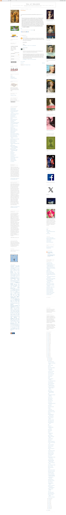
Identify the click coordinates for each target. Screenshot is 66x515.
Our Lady (17, 301)
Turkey (11, 328)
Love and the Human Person (51, 380)
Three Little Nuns (50, 481)
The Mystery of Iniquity (15, 317)
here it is (41, 14)
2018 (48, 343)
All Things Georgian (13, 108)
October (49, 360)
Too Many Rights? (50, 438)
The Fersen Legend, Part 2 (50, 290)
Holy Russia (17, 289)
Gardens (16, 285)
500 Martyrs (49, 447)
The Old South (13, 320)
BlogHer (11, 270)
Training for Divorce (50, 479)
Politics (12, 304)
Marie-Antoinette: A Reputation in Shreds (51, 385)
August (49, 499)
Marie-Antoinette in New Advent (15, 134)
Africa (18, 265)
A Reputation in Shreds (50, 263)
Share (21, 28)
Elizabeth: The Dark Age (51, 441)
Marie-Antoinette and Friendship (51, 278)
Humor (15, 290)
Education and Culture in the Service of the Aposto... (51, 387)
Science (12, 308)
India (18, 290)
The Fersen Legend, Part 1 (50, 289)
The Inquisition (50, 376)
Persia (11, 303)
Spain (18, 309)
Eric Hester (17, 283)
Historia (12, 118)
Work (11, 330)
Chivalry (14, 275)
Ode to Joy (49, 366)
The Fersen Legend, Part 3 (50, 291)
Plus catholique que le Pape (51, 464)
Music (11, 300)
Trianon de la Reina (13, 159)
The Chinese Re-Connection (50, 369)
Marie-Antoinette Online (14, 135)
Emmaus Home (13, 282)
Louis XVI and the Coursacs (14, 125)
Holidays (14, 289)
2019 (48, 341)
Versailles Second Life (13, 160)
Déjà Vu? (49, 431)
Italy (11, 291)
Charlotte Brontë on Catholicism (50, 478)
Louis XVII (17, 295)
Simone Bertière (13, 152)
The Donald (16, 311)
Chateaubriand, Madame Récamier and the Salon (51, 475)
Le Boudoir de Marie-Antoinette (15, 122)
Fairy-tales (15, 284)
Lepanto (49, 468)
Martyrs (16, 298)
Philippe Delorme (13, 145)
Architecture (12, 267)
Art (15, 267)
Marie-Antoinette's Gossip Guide (15, 138)
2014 (48, 348)
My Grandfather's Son (51, 421)
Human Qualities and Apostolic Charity (51, 415)
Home (47, 229)
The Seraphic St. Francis (51, 480)
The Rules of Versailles (51, 371)
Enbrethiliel (24, 47)
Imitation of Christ (50, 466)
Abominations (13, 265)
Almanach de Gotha (13, 109)
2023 (48, 336)
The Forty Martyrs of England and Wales (51, 392)
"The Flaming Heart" (50, 454)
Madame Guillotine (13, 131)
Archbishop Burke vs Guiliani (51, 484)
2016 (48, 345)
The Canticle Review (13, 154)
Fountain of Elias (50, 252)
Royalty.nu (12, 151)
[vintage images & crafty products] (14, 261)
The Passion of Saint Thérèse (50, 495)
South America (15, 309)
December (49, 358)
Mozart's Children (13, 142)
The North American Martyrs (50, 418)
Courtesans (17, 278)
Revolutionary (23, 10)
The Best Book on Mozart (51, 450)
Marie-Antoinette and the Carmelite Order (50, 280)
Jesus (17, 291)
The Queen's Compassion (50, 293)
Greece (18, 286)
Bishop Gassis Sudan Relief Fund (51, 238)
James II (14, 291)
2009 (48, 354)
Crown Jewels (13, 279)
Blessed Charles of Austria (51, 411)
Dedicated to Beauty (50, 467)
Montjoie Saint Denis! (51, 453)
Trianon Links (48, 230)
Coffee (18, 277)
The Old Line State (16, 319)
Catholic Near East (49, 239)
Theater (18, 326)
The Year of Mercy (17, 325)
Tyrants (14, 328)
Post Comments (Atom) (27, 64)
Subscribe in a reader (13, 95)
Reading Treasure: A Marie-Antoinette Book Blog (14, 150)
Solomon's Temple (50, 365)
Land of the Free (15, 293)
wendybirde (24, 36)
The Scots (16, 323)
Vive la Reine (12, 161)
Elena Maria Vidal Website (50, 246)
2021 (48, 339)
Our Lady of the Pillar (51, 444)
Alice (48, 393)
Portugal (18, 304)
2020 (48, 340)
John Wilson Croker (13, 120)
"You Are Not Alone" (51, 459)
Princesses (13, 305)
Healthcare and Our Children (50, 489)
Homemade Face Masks (50, 255)
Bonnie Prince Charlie (16, 270)
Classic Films (16, 277)
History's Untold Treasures (14, 119)
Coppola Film (48, 270)
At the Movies (13, 268)
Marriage (14, 298)
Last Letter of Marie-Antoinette (51, 273)
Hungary (17, 290)
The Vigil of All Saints (51, 361)
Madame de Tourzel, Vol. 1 (14, 129)
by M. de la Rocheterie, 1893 (15, 179)
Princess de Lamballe (13, 148)
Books (12, 272)
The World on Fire (50, 400)
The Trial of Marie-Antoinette (14, 157)
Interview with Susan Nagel (50, 272)
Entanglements (50, 430)
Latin (14, 294)
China (11, 275)
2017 (48, 344)
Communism (13, 278)
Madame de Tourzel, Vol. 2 (14, 130)
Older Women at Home (51, 419)
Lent (15, 294)
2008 (48, 355)
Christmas (12, 277)
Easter (11, 281)
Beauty (15, 269)
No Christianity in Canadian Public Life (51, 487)
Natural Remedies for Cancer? (51, 423)
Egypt (17, 281)
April (49, 504)
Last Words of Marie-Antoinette (51, 428)
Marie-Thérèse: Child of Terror (50, 286)
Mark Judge (16, 297)
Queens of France (16, 306)
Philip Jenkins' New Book (51, 471)
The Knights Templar (51, 472)
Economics (14, 281)
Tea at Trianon (33, 4)
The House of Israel (14, 316)
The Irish (18, 316)
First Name (12, 56)
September (49, 498)
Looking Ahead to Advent (51, 469)
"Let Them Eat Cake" (49, 262)
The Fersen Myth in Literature (50, 292)
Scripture (15, 308)
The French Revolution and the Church (51, 404)
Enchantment (50, 405)
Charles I (15, 274)
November (49, 359)
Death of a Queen (50, 435)
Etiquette (12, 284)
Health (18, 287)
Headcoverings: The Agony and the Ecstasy (51, 457)
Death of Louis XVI (49, 271)
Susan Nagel (12, 153)
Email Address (15, 53)
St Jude (49, 377)
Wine (18, 329)
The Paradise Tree (15, 321)
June (49, 502)
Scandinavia (17, 307)
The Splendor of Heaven (50, 252)
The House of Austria (16, 314)
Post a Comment (23, 61)
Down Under (16, 280)
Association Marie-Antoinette (14, 110)
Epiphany (15, 283)
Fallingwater (49, 425)
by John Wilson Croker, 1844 (15, 207)
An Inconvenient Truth (51, 373)
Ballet (11, 269)
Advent (16, 265)
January (49, 508)
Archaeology (17, 266)
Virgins (17, 328)
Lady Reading (12, 121)
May (49, 503)
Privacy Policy (48, 233)
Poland (18, 303)
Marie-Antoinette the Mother (50, 283)
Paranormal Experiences (51, 493)
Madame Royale (13, 77)
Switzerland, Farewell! (51, 406)
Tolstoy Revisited (50, 372)
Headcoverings (12, 287)
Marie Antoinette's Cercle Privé (15, 133)
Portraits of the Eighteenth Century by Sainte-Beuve (14, 147)
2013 (48, 349)
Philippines (13, 303)
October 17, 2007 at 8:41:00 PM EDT (29, 45)
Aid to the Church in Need (50, 237)
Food (13, 285)
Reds (48, 424)
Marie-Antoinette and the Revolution (50, 282)
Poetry (16, 303)
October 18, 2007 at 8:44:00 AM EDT (29, 59)
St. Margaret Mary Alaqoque (50, 434)
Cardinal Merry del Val (51, 410)
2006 (48, 510)
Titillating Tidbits (13, 158)
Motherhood (17, 300)
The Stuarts (16, 324)
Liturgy (18, 294)
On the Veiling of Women (51, 367)
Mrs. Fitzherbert (50, 399)
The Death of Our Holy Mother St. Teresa (51, 461)
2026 (48, 333)
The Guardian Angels (51, 492)
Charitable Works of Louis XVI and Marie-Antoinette (51, 265)
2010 (48, 353)
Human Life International (50, 242)
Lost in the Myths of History (14, 123)
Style (18, 310)
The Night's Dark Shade (14, 78)
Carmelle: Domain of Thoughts (15, 113)
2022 (48, 338)
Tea (13, 311)
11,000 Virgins (50, 409)
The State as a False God (51, 485)
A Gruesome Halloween (51, 383)
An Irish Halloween (50, 382)
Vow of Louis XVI (49, 294)
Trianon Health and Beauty (51, 254)
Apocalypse (12, 266)
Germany (15, 286)
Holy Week (12, 290)
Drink (18, 280)
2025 (48, 334)
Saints (11, 307)
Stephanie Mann (15, 310)
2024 (48, 335)
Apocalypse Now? (50, 398)
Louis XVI (12, 124)
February (49, 507)
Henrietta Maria (13, 288)
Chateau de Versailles (13, 114)
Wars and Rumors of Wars (15, 329)
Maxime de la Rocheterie (14, 141)
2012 (48, 350)
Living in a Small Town (51, 473)
